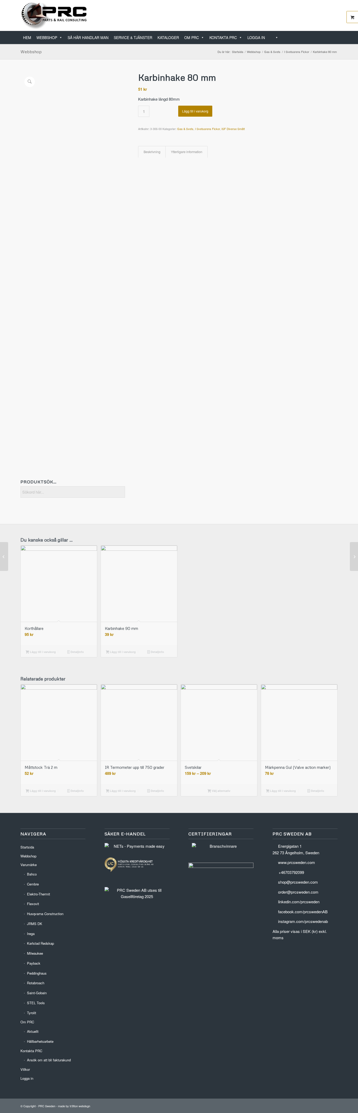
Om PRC (191, 37)
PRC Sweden (46, 1106)
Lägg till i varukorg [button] (42, 652)
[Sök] (274, 37)
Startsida (27, 847)
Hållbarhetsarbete (40, 1041)
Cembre (33, 884)
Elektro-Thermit (38, 894)
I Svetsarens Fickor (207, 129)
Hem (27, 37)
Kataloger (168, 37)
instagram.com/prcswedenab (303, 921)
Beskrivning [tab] (152, 151)
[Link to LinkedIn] (318, 15)
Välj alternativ (220, 791)
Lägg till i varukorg (195, 111)
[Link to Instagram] (334, 15)
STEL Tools (36, 1002)
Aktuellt (33, 1031)
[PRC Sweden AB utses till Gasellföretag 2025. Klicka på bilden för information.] (137, 896)
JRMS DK (34, 923)
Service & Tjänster (133, 37)
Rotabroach (35, 982)
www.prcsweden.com (296, 862)
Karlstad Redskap (40, 943)
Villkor (25, 1069)
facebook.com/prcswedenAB (303, 911)
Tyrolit (31, 1012)
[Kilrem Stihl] (354, 556)
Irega (31, 933)
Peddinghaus (37, 973)
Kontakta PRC (223, 37)
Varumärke (28, 864)
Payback (33, 963)
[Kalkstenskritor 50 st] (4, 556)
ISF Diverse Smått (233, 129)
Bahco (32, 874)
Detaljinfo (77, 652)
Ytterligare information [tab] (186, 151)
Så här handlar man (88, 37)
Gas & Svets (185, 129)
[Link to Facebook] (326, 15)
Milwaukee (35, 953)
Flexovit (33, 903)
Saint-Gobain (37, 992)
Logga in (256, 37)
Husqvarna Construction (45, 913)
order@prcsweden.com (298, 892)
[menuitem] (336, 35)
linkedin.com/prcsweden (298, 901)
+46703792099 (291, 872)
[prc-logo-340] (54, 15)
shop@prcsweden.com (298, 882)
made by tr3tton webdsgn (74, 1106)
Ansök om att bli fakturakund (49, 1059)
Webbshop (46, 37)
